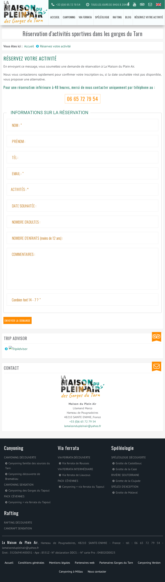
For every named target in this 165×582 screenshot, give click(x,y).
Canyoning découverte (20, 457)
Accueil (55, 17)
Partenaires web (85, 562)
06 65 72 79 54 (82, 98)
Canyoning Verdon (149, 562)
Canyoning (69, 17)
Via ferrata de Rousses (75, 463)
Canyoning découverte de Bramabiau (22, 476)
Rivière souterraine (125, 475)
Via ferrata (85, 17)
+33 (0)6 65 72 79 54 (68, 4)
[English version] (159, 5)
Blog (128, 17)
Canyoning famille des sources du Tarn (27, 465)
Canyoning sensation (18, 484)
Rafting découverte (18, 522)
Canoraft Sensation (18, 528)
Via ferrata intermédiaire (75, 469)
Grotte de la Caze (126, 469)
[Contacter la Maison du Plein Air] (150, 4)
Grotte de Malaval (127, 492)
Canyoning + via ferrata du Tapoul (29, 502)
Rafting (117, 17)
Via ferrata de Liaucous (76, 475)
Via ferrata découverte (74, 457)
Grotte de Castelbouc (129, 463)
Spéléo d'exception (124, 486)
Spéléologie (102, 17)
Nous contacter (97, 571)
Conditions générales (31, 562)
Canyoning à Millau (71, 571)
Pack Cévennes (14, 496)
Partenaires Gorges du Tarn (116, 562)
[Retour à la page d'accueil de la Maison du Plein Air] (24, 12)
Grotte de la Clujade (128, 481)
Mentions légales (59, 562)
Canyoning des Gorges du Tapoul (29, 490)
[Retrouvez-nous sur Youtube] (134, 4)
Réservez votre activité (148, 17)
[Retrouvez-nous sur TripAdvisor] (142, 4)
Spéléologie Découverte (128, 457)
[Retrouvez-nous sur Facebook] (128, 4)
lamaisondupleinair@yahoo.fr (82, 426)
